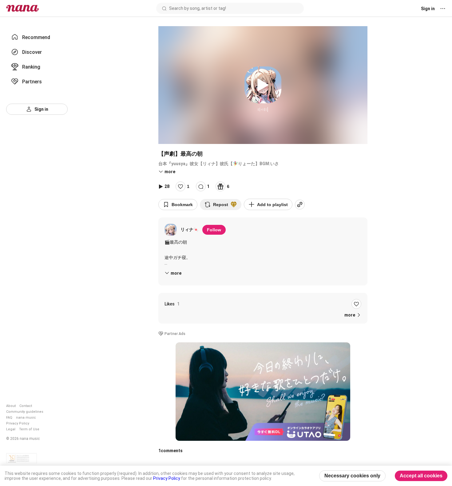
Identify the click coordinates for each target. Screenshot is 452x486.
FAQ (9, 418)
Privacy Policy (17, 423)
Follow (214, 229)
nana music (26, 418)
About (11, 406)
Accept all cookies (421, 475)
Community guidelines (24, 412)
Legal (10, 429)
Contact (25, 406)
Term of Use (29, 429)
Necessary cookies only (352, 475)
